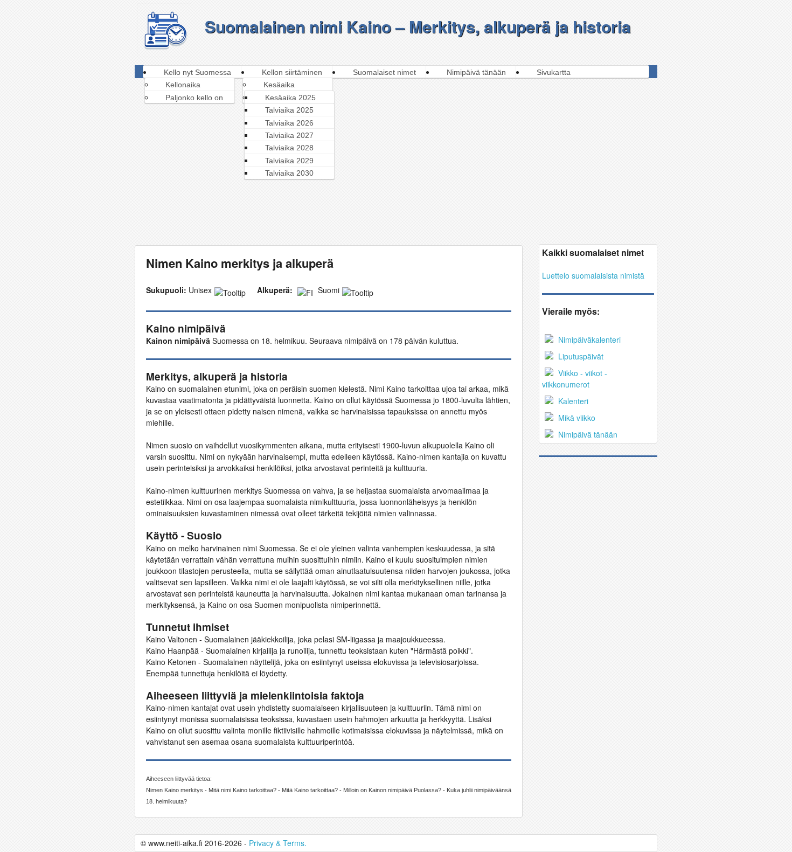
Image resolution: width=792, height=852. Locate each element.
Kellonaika (182, 84)
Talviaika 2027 (289, 135)
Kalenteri (572, 401)
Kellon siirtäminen (292, 72)
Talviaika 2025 (289, 110)
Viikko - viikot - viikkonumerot (574, 379)
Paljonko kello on (194, 97)
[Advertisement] (396, 159)
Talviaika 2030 (289, 173)
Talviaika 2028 (289, 147)
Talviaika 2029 (289, 160)
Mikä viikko (575, 417)
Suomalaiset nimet (384, 72)
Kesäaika (279, 84)
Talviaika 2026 (289, 123)
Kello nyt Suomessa (197, 72)
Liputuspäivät (579, 356)
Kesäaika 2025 (290, 97)
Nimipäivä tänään (476, 72)
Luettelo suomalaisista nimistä (593, 275)
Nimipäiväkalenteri (588, 339)
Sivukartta (554, 72)
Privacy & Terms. (278, 842)
